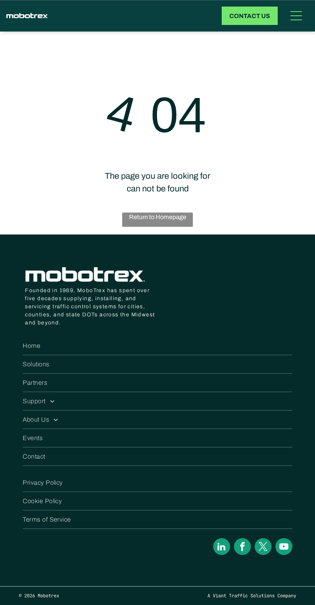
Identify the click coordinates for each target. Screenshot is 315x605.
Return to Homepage (157, 217)
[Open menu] (296, 16)
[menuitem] (157, 346)
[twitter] (263, 547)
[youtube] (283, 547)
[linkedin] (221, 547)
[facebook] (242, 547)
